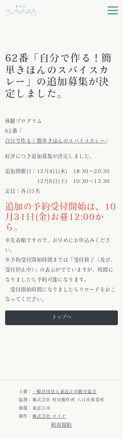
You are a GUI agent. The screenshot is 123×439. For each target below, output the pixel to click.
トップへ (61, 317)
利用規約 (61, 425)
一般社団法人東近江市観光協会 (64, 392)
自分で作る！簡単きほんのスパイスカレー (55, 141)
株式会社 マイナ (49, 417)
